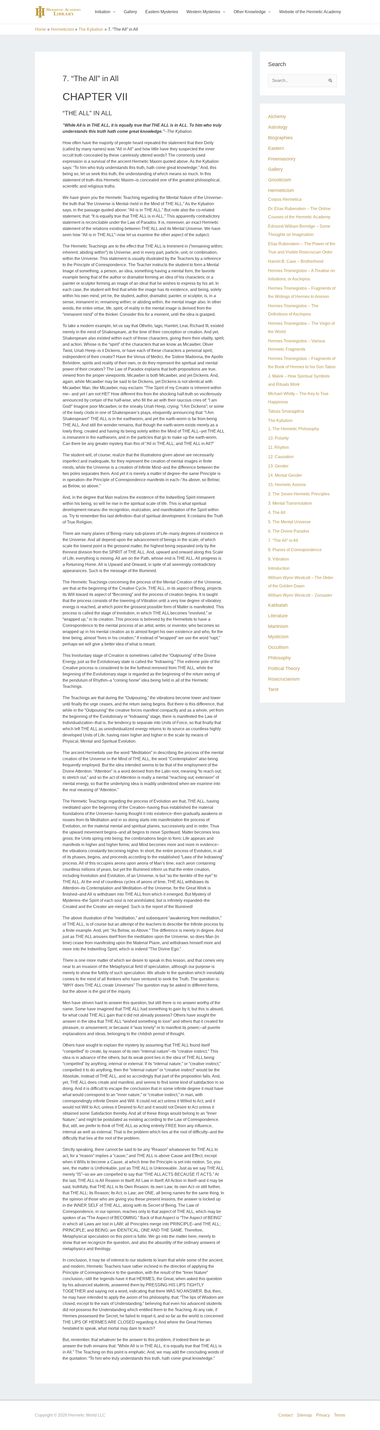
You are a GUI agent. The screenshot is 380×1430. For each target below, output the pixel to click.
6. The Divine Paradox (288, 531)
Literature (278, 615)
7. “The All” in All (283, 540)
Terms (339, 1415)
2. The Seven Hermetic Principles (299, 494)
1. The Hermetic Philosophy (293, 429)
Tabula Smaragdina (286, 411)
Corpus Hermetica (284, 199)
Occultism (278, 647)
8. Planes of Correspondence (295, 550)
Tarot (273, 689)
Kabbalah (278, 605)
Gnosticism (279, 179)
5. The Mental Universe (289, 522)
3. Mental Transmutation (290, 503)
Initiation (102, 12)
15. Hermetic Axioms (287, 484)
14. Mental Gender (285, 475)
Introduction (279, 568)
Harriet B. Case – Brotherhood (295, 261)
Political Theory (284, 668)
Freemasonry (281, 159)
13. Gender (278, 466)
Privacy (323, 1415)
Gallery (130, 12)
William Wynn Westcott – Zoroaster (300, 595)
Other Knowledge (250, 12)
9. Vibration (278, 559)
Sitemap (304, 1415)
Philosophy (279, 657)
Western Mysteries (203, 12)
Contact (285, 1415)
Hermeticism (281, 190)
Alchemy (277, 116)
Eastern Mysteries (161, 12)
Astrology (277, 127)
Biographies (280, 137)
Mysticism (278, 636)
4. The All (276, 512)
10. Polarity (278, 438)
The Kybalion (280, 420)
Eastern (276, 148)
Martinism (278, 626)
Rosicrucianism (284, 679)
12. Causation (281, 457)
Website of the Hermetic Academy (310, 12)
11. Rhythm (278, 447)
